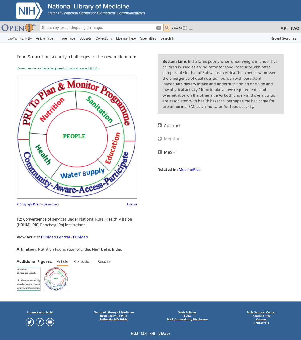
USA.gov (164, 334)
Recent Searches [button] (283, 38)
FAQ (295, 28)
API (284, 28)
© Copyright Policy (29, 204)
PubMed (80, 237)
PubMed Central (55, 237)
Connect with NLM (40, 312)
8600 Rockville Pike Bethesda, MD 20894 (113, 317)
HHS (152, 334)
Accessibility (261, 316)
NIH (144, 334)
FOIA (187, 316)
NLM (134, 334)
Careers (261, 319)
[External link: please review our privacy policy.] (30, 322)
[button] (25, 38)
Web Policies (187, 312)
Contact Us (261, 323)
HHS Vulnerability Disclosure (187, 319)
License (132, 204)
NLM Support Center (261, 312)
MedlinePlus (190, 169)
